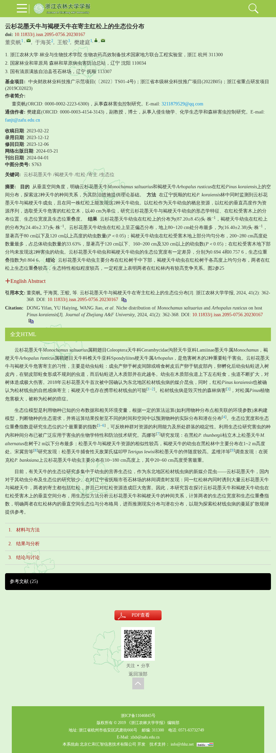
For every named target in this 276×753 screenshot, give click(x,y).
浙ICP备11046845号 (138, 715)
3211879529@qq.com (182, 103)
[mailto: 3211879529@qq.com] (28, 40)
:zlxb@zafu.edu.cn (145, 737)
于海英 (43, 42)
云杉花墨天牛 (38, 174)
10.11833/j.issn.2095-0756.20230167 (49, 34)
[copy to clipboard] (31, 320)
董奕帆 (13, 42)
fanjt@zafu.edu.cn (22, 120)
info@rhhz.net (182, 744)
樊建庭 (82, 42)
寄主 (93, 174)
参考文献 (24, 581)
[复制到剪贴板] (123, 299)
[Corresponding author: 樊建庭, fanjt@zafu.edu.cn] (96, 40)
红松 (80, 174)
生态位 (107, 174)
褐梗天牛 (64, 174)
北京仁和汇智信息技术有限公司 (108, 744)
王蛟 (62, 42)
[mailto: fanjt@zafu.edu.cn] (103, 40)
